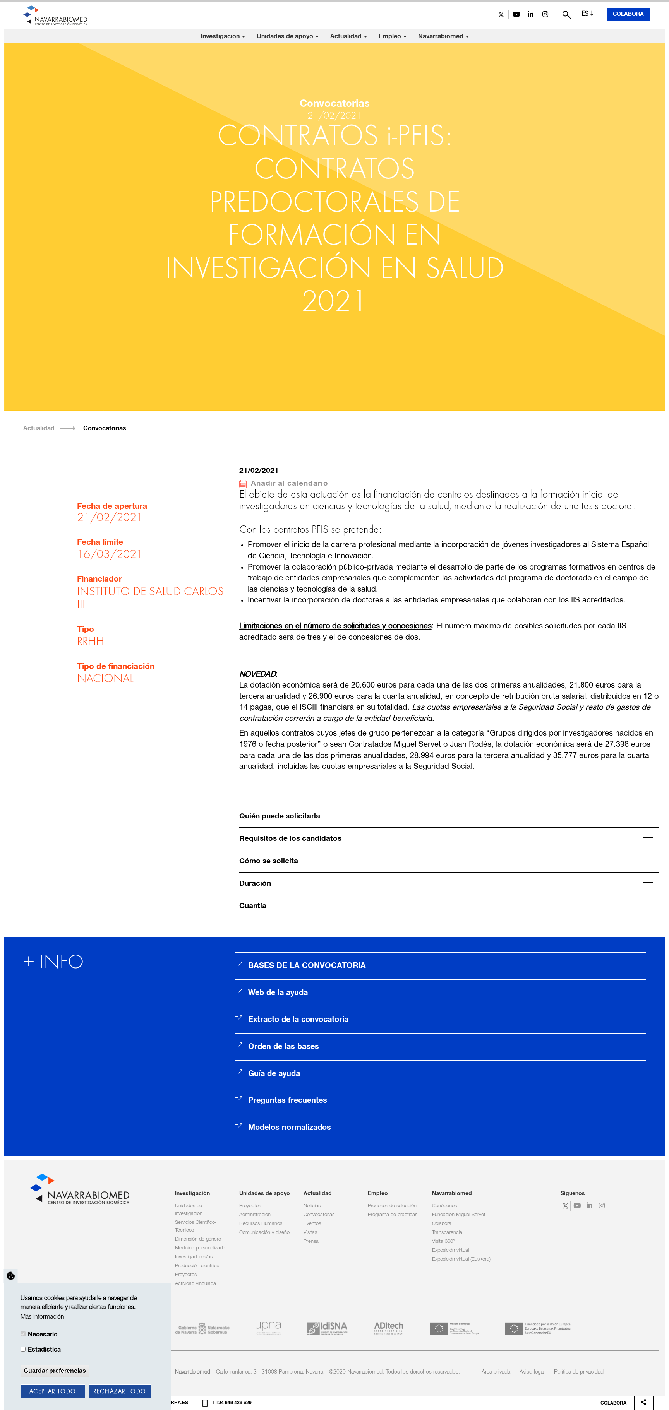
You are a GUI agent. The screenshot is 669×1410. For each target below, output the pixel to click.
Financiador (99, 579)
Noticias (312, 1205)
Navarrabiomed (441, 36)
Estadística (44, 1350)
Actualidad (346, 36)
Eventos (312, 1223)
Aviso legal (532, 1372)
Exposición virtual (450, 1250)
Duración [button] (255, 883)
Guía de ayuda (274, 1074)
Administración (255, 1214)
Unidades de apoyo (286, 36)
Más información (42, 1317)
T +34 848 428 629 (232, 1403)
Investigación (221, 36)
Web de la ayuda (278, 993)
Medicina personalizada (200, 1248)
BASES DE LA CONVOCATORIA (307, 966)
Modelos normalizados (289, 1127)
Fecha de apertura (112, 506)
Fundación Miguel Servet (458, 1214)
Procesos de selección (392, 1205)
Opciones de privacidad (11, 1276)
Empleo (391, 36)
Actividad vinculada (195, 1283)
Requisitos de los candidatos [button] (290, 838)
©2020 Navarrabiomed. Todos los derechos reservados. (394, 1372)
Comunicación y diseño (264, 1232)
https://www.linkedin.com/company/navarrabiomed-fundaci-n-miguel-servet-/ (530, 14)
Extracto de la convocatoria (298, 1019)
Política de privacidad (579, 1372)
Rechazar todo (119, 1392)
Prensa (311, 1241)
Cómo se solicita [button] (268, 861)
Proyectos (186, 1274)
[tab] (449, 815)
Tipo (85, 629)
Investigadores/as (194, 1256)
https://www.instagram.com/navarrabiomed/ (545, 14)
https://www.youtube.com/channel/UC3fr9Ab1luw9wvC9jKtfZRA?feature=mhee (516, 14)
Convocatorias (104, 428)
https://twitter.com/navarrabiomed (501, 14)
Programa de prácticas (392, 1214)
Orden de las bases (283, 1047)
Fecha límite (100, 542)
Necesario (43, 1334)
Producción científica (197, 1265)
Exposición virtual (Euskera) (461, 1259)
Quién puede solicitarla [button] (279, 816)
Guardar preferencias (55, 1370)
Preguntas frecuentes (287, 1100)
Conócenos (444, 1205)
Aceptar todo (52, 1392)
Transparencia (447, 1232)
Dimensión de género (198, 1239)
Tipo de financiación (115, 667)
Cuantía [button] (252, 906)
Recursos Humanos (260, 1223)
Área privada (496, 1372)
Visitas (310, 1232)
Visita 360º (443, 1241)
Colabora (628, 14)
